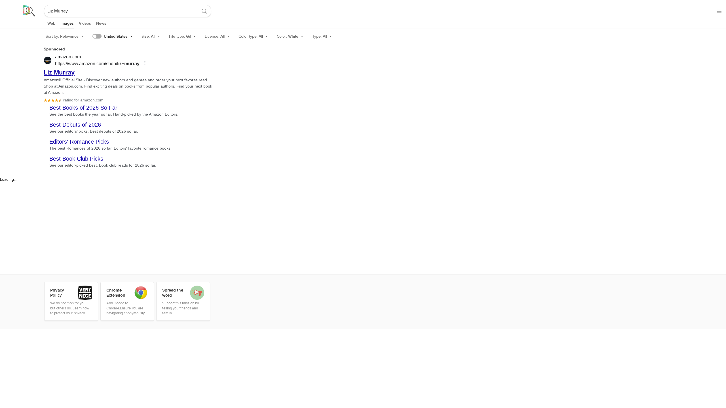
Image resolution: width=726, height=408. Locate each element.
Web (51, 23)
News (101, 23)
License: (215, 36)
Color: (287, 36)
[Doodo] (22, 11)
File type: (180, 36)
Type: (319, 36)
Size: (148, 36)
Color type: (251, 36)
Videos (85, 23)
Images (67, 23)
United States (116, 36)
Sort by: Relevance (62, 36)
